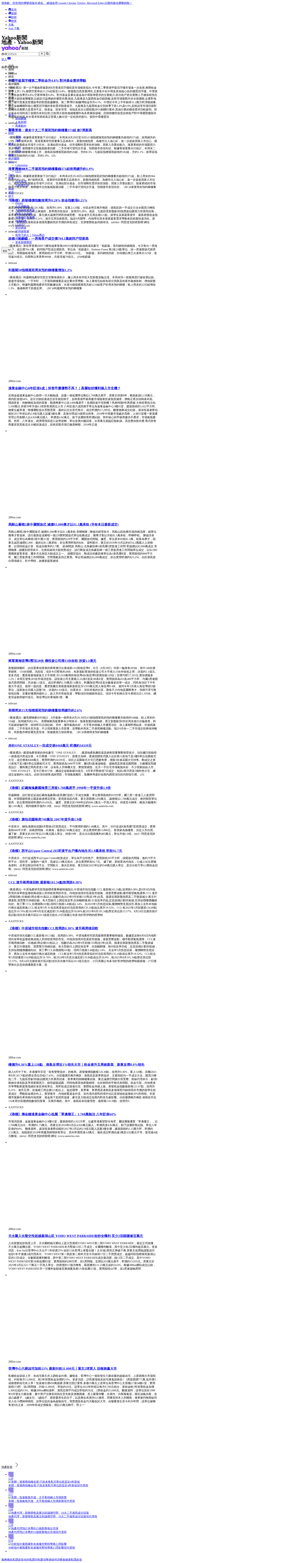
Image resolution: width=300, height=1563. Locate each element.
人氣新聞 (20, 122)
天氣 (11, 24)
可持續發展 (22, 231)
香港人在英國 (23, 213)
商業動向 (20, 125)
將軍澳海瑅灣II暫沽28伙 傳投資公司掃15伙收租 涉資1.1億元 (52, 661)
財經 (14, 17)
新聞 (14, 13)
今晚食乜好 (22, 185)
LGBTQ (20, 224)
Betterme (20, 168)
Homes (19, 203)
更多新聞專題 (23, 242)
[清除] (42, 54)
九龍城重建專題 (25, 210)
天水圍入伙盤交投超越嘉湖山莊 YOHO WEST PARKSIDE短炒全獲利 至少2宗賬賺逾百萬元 (75, 1236)
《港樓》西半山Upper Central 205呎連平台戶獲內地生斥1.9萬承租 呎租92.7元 (65, 851)
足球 (18, 147)
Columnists (21, 165)
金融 (18, 136)
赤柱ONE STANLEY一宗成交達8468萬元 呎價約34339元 (50, 745)
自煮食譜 (20, 181)
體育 (14, 21)
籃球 (18, 151)
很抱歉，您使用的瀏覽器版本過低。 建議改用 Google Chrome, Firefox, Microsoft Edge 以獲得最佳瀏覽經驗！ (66, 3)
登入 (4, 59)
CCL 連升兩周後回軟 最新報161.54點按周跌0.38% (45, 882)
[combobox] (23, 54)
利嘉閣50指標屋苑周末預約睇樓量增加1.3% (40, 270)
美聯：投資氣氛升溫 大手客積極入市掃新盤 (36, 1501)
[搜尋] (47, 54)
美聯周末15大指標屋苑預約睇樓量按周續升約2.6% (45, 710)
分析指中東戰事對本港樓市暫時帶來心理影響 (36, 1547)
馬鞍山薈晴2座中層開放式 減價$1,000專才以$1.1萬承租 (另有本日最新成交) (63, 524)
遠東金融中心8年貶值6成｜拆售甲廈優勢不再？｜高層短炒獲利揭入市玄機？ (64, 388)
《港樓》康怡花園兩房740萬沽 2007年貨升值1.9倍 (45, 819)
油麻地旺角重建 (25, 217)
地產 (18, 140)
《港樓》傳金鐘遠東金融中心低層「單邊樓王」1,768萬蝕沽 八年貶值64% (62, 1114)
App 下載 (13, 28)
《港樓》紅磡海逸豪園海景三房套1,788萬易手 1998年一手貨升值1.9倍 (59, 788)
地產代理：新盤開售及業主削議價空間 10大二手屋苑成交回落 (47, 1516)
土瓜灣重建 (22, 206)
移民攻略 (20, 238)
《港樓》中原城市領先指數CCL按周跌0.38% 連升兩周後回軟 (53, 928)
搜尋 (4, 54)
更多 (5, 251)
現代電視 (82, 1485)
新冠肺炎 (20, 227)
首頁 (14, 9)
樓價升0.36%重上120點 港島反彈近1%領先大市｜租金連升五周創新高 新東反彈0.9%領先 (76, 1064)
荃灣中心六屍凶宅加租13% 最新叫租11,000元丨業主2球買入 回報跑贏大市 (62, 1368)
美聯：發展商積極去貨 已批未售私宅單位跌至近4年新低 (42, 1485)
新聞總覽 (20, 118)
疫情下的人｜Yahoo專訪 (30, 235)
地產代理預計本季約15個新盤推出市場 (32, 1532)
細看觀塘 (20, 221)
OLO (18, 171)
